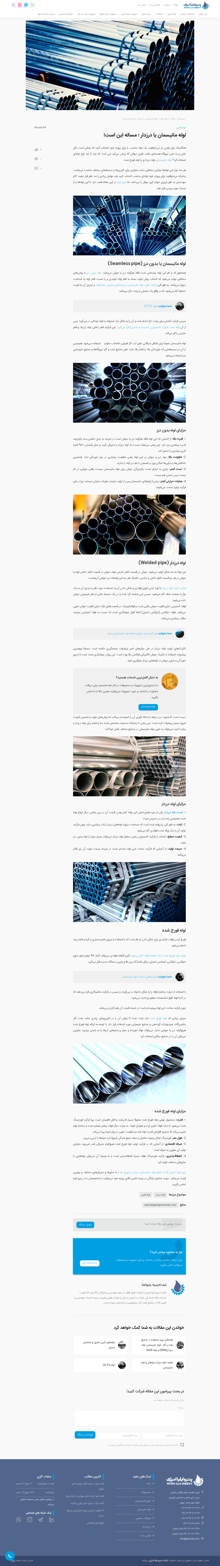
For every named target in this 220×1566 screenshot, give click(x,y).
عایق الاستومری (66, 14)
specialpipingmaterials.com (160, 1205)
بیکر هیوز (203, 14)
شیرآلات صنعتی (187, 14)
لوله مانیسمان (164, 160)
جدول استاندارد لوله (46, 14)
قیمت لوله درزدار (174, 812)
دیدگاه (180, 1408)
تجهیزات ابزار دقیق (108, 14)
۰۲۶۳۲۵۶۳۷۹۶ (148, 707)
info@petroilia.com (190, 1539)
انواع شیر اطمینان (95, 1523)
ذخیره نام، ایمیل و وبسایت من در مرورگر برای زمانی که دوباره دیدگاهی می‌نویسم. (143, 1445)
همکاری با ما (154, 5)
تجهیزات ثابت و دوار (86, 14)
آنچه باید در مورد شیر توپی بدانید (87, 1503)
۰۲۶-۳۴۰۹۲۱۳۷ (89, 1263)
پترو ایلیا (181, 119)
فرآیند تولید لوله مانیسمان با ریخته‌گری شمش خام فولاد (126, 285)
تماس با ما (141, 5)
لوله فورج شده (158, 1018)
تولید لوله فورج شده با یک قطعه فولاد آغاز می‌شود (158, 955)
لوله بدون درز (93, 273)
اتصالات (159, 14)
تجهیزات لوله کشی (129, 14)
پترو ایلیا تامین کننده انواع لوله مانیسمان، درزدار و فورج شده (152, 1172)
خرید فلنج (146, 14)
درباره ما (166, 5)
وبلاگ (175, 5)
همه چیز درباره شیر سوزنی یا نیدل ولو (85, 1496)
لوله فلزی (172, 14)
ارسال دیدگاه (85, 1225)
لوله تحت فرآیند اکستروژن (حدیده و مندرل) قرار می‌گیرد (148, 327)
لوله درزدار (160, 1195)
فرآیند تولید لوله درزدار (174, 588)
